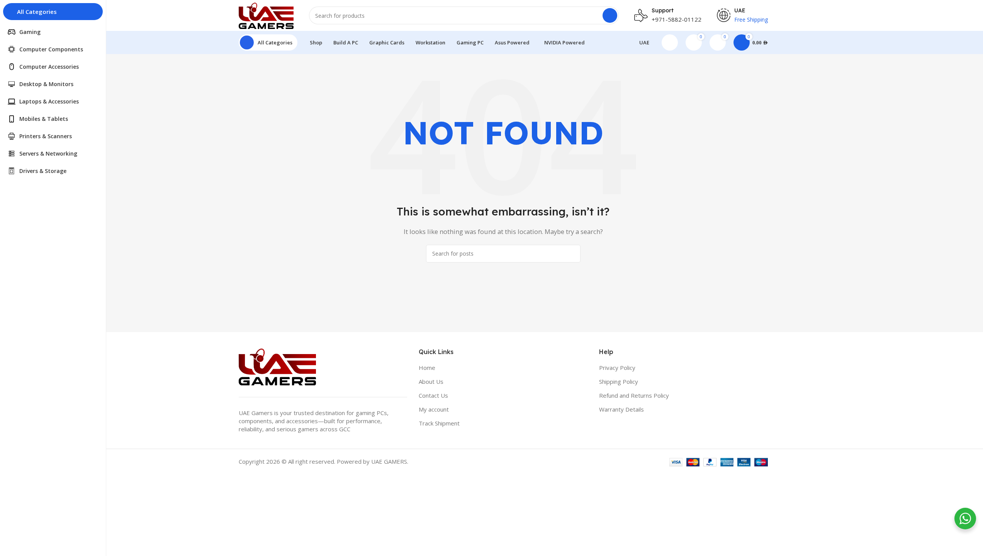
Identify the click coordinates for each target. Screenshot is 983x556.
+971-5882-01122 (676, 19)
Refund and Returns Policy (634, 395)
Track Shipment (439, 423)
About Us (431, 381)
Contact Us (433, 395)
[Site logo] (266, 15)
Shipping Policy (618, 381)
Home (427, 367)
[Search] (610, 15)
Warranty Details (621, 409)
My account (434, 409)
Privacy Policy (617, 367)
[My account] (670, 42)
